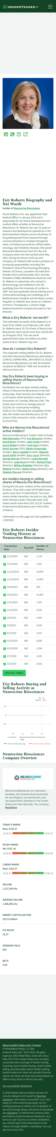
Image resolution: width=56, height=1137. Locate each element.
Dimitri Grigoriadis (36, 449)
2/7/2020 (11, 656)
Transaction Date (10, 547)
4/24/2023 (12, 595)
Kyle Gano (33, 445)
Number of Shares (42, 547)
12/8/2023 (12, 587)
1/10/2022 (12, 610)
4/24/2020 (12, 648)
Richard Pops (44, 462)
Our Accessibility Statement (17, 1086)
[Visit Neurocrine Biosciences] (25, 134)
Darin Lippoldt (21, 452)
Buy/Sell (28, 548)
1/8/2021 (11, 625)
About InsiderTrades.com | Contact (22, 1045)
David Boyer (9, 442)
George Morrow (11, 459)
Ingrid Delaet (10, 445)
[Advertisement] (28, 43)
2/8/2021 (11, 618)
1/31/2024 (12, 564)
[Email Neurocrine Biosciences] (19, 134)
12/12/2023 (13, 579)
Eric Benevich (34, 439)
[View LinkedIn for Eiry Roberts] (6, 134)
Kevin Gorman (10, 449)
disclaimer (12, 1113)
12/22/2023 (13, 572)
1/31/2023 (12, 602)
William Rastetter (23, 466)
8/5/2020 (11, 633)
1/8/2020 (11, 664)
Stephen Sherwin (12, 472)
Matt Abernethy (11, 439)
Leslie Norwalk (39, 459)
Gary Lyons (33, 455)
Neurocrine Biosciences (27, 208)
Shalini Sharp (29, 469)
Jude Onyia (20, 462)
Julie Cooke (33, 442)
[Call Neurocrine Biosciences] (12, 134)
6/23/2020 (12, 641)
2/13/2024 (12, 556)
